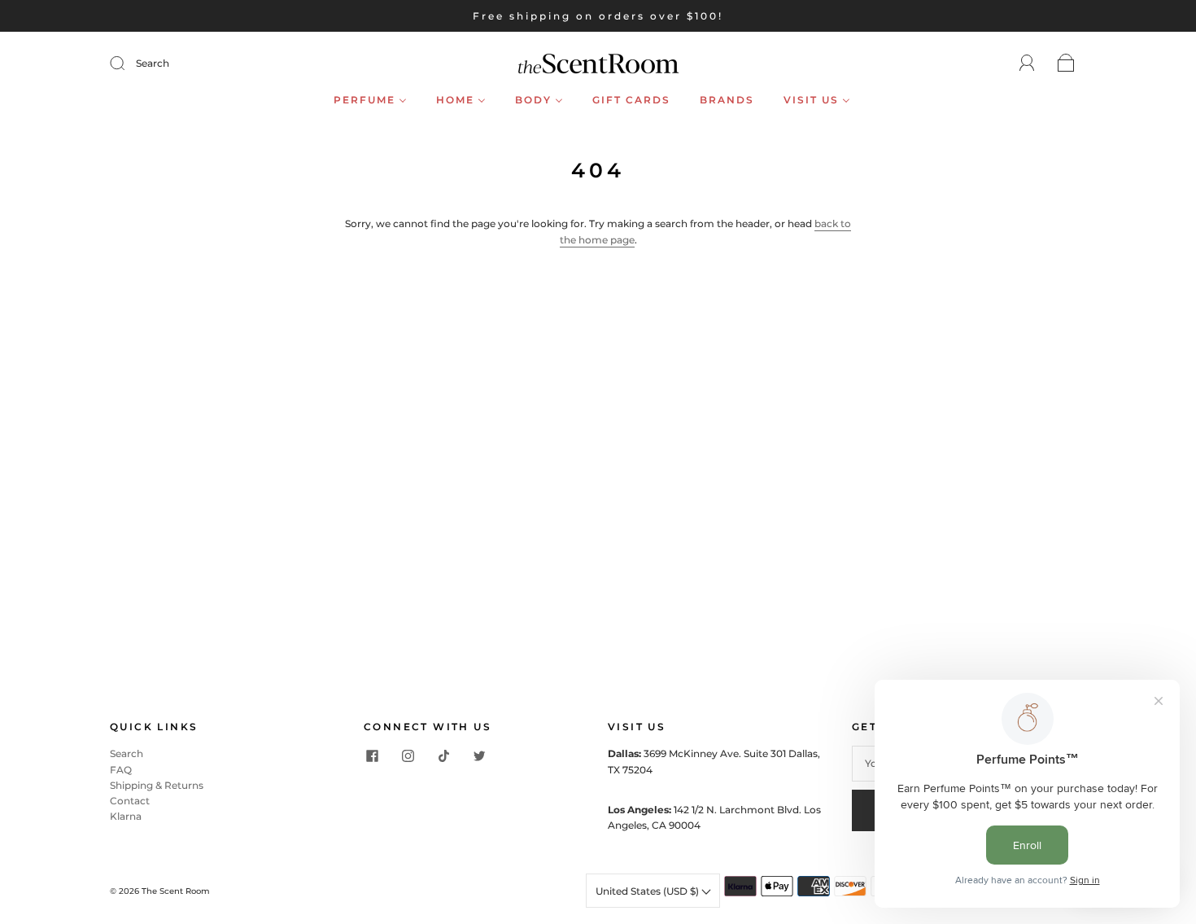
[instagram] (408, 755)
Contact (130, 801)
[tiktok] (443, 755)
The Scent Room (176, 891)
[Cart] (1066, 63)
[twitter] (479, 755)
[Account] (1027, 63)
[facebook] (372, 755)
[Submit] (128, 63)
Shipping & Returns (156, 785)
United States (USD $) (648, 891)
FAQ (121, 770)
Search (152, 63)
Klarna (126, 816)
